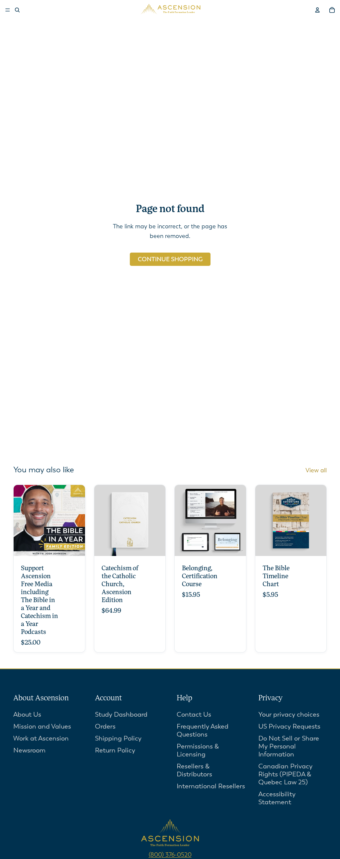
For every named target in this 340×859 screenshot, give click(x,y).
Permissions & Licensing (198, 750)
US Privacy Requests (289, 726)
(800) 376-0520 (170, 854)
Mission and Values (42, 726)
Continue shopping (170, 259)
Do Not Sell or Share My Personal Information (288, 746)
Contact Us (194, 714)
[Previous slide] (101, 520)
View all (316, 470)
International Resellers (211, 786)
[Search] (17, 10)
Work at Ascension (41, 738)
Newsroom (29, 750)
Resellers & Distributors (194, 770)
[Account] (317, 10)
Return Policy (115, 750)
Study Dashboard (121, 714)
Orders (105, 726)
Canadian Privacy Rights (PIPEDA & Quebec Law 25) (285, 774)
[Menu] (7, 10)
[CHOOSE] (75, 546)
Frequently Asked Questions (202, 730)
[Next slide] (158, 520)
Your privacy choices (288, 714)
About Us (27, 714)
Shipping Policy (118, 738)
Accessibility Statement (277, 798)
